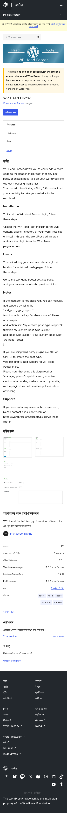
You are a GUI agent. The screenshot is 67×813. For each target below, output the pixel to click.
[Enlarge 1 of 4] (27, 441)
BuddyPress (12, 753)
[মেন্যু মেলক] (62, 5)
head (50, 596)
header (58, 596)
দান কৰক (40, 720)
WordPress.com (14, 736)
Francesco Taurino (14, 103)
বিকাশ (9, 141)
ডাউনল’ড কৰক (10, 112)
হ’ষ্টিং (5, 692)
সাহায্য (9, 150)
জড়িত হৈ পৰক (41, 708)
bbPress (9, 748)
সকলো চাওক (58, 636)
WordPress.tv (13, 726)
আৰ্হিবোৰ (38, 698)
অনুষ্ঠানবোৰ (39, 714)
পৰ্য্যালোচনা (11, 133)
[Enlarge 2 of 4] (59, 441)
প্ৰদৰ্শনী (38, 681)
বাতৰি (5, 686)
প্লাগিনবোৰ (39, 692)
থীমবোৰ (38, 686)
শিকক (5, 708)
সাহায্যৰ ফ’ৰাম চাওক (12, 660)
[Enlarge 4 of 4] (59, 481)
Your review (10, 636)
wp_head (58, 602)
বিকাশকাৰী (7, 720)
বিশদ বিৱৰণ (11, 124)
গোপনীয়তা (7, 698)
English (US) (57, 588)
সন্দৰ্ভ (5, 681)
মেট (6, 742)
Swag (40, 726)
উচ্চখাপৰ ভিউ (9, 611)
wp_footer (46, 602)
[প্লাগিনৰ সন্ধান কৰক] (37, 37)
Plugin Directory (11, 14)
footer (42, 596)
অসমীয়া (14, 768)
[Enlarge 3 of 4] (27, 465)
